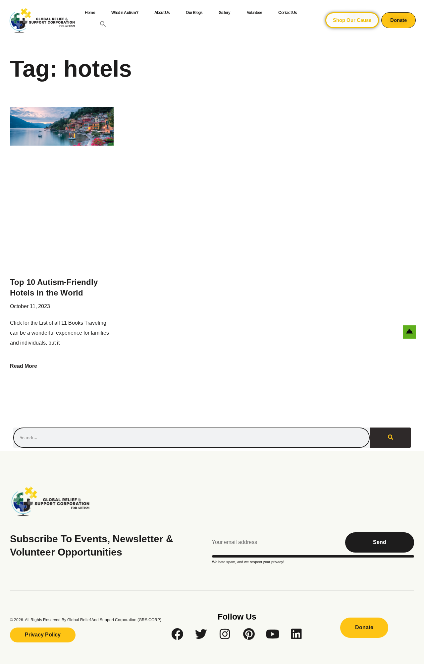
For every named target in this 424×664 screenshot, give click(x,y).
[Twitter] (201, 634)
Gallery (224, 12)
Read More (23, 366)
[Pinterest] (249, 634)
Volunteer (254, 12)
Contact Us (287, 12)
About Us (162, 12)
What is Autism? (124, 12)
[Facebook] (177, 634)
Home (90, 12)
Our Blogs (194, 12)
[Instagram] (225, 634)
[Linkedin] (296, 634)
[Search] (390, 438)
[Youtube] (273, 634)
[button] (103, 24)
